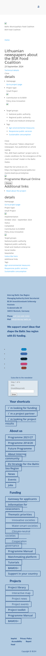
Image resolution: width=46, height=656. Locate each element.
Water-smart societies (25, 525)
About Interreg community (15, 456)
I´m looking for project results (20, 421)
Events (12, 479)
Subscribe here (11, 256)
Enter (14, 394)
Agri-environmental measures (21, 128)
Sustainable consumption (20, 134)
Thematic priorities (20, 514)
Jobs (10, 485)
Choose (8, 183)
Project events (20, 604)
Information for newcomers (16, 507)
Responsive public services (20, 131)
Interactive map (21, 593)
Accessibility (17, 641)
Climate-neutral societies (17, 533)
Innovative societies (23, 520)
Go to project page (14, 84)
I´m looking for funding (22, 408)
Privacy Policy (26, 639)
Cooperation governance (16, 543)
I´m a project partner (21, 413)
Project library (17, 587)
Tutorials (13, 562)
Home (7, 40)
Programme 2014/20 (20, 443)
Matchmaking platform (22, 557)
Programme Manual (20, 551)
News (11, 474)
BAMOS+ (13, 568)
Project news (19, 598)
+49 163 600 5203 (21, 316)
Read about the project (16, 191)
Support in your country (23, 573)
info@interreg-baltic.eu (21, 319)
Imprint (14, 639)
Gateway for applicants (22, 499)
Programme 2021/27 (20, 437)
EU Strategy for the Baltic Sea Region (22, 466)
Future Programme (20, 448)
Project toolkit (17, 610)
